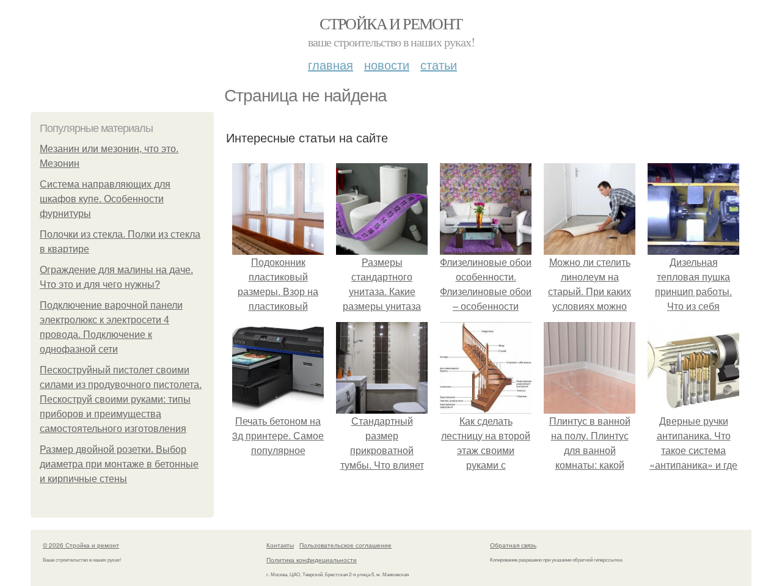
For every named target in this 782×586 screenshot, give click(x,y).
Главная (330, 64)
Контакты (280, 545)
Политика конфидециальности (311, 559)
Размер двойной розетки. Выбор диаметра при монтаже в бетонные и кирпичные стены (119, 464)
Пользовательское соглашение (345, 545)
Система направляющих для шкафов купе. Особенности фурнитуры (105, 199)
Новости (386, 64)
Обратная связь (513, 545)
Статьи (438, 64)
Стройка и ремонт (391, 23)
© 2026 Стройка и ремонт (81, 545)
